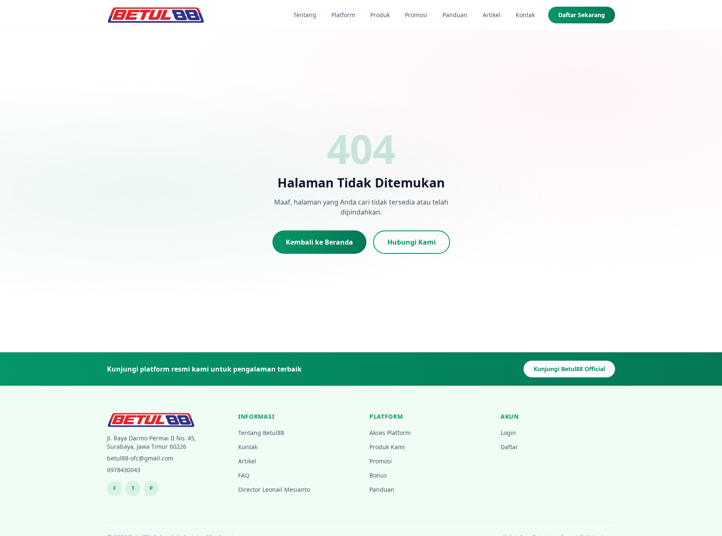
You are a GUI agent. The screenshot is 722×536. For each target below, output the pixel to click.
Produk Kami (387, 447)
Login (508, 433)
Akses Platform (390, 433)
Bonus (378, 475)
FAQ (243, 475)
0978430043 (123, 470)
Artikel (492, 15)
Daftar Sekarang (581, 15)
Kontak (525, 15)
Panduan (455, 15)
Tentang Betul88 (261, 433)
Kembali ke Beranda (319, 242)
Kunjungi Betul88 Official (569, 369)
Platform (343, 15)
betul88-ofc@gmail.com (140, 458)
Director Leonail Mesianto (274, 489)
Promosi (416, 15)
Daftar (509, 447)
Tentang (304, 15)
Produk (380, 15)
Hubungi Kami (411, 242)
